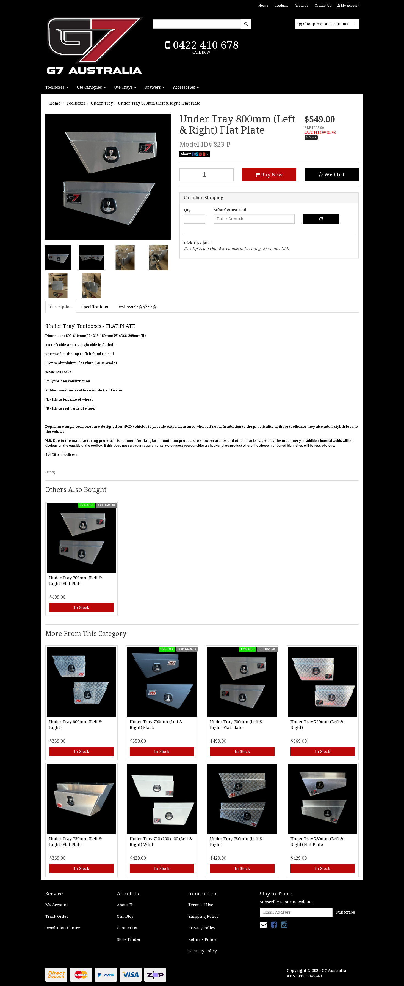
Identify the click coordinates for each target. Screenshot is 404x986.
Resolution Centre (62, 928)
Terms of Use (200, 905)
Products (281, 5)
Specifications (94, 307)
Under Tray (102, 103)
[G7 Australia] (94, 44)
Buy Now (271, 175)
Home (263, 5)
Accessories (184, 87)
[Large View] (58, 258)
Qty (187, 210)
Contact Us (323, 5)
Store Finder (129, 939)
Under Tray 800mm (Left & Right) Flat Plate (159, 103)
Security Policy (202, 951)
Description (61, 307)
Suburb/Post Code (231, 210)
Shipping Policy (203, 916)
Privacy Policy (201, 928)
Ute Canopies (90, 87)
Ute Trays (124, 87)
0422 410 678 (204, 45)
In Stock (81, 607)
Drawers (153, 87)
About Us (301, 5)
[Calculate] (321, 219)
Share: (186, 154)
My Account (56, 905)
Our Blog (125, 916)
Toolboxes (55, 87)
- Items (325, 24)
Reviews (125, 307)
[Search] (246, 24)
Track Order (56, 916)
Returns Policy (202, 939)
